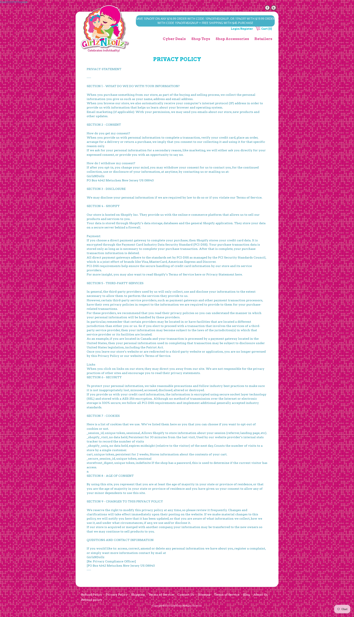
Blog (246, 594)
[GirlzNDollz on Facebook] (267, 7)
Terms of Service (161, 594)
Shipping (138, 594)
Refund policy (91, 600)
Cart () (266, 28)
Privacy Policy (116, 594)
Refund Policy (91, 594)
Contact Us (186, 594)
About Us (261, 594)
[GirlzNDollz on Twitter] (274, 7)
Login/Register (242, 28)
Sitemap (204, 594)
